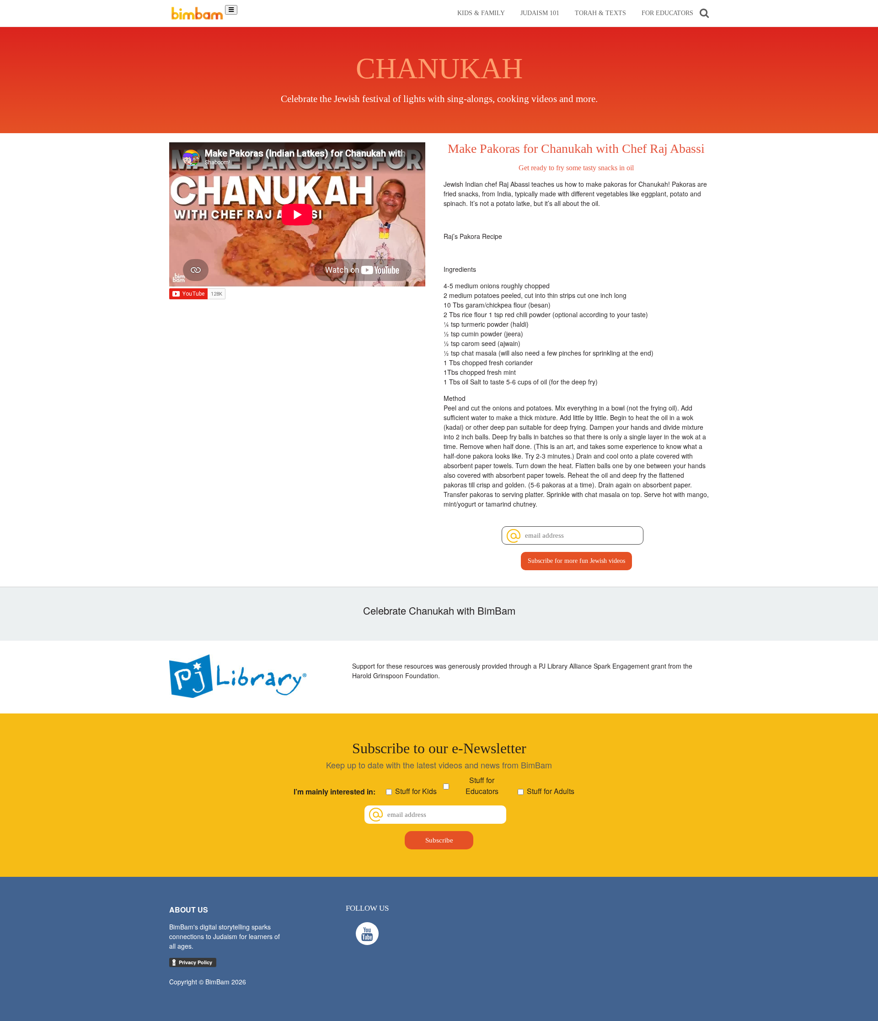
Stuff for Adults (550, 791)
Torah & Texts (600, 13)
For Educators (667, 13)
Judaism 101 (539, 13)
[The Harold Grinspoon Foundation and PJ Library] (237, 695)
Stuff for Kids (416, 791)
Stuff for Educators (482, 785)
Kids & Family (481, 13)
